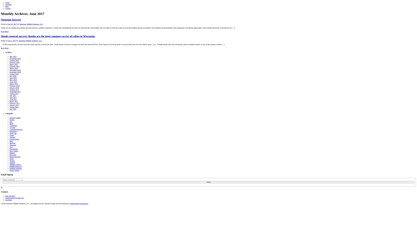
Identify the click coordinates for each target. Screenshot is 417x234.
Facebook (8, 200)
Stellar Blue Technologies (79, 204)
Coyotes (12, 127)
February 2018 (15, 86)
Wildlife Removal (16, 166)
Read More (5, 31)
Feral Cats (13, 133)
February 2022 (15, 62)
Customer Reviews (16, 129)
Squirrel (12, 163)
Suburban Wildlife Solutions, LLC (31, 24)
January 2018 (14, 88)
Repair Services (15, 157)
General (12, 137)
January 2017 (14, 105)
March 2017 (14, 101)
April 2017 (13, 99)
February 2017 (15, 103)
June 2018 (13, 78)
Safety (12, 159)
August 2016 (14, 107)
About (7, 3)
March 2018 (14, 84)
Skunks (12, 161)
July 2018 (13, 76)
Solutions (8, 5)
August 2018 (14, 74)
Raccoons (13, 155)
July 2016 (13, 109)
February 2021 (15, 66)
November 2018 (15, 70)
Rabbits (12, 153)
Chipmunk (13, 126)
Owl (11, 147)
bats (11, 122)
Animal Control (15, 118)
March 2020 (14, 68)
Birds (11, 124)
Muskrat (12, 143)
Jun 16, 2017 (12, 24)
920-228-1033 (10, 196)
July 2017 (13, 96)
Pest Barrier (14, 149)
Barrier (12, 120)
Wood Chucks (14, 170)
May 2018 (13, 80)
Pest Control (14, 151)
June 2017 (13, 97)
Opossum (13, 145)
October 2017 (14, 90)
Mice (11, 141)
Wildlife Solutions (16, 168)
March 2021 (14, 64)
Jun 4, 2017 (12, 41)
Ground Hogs (14, 139)
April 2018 (13, 82)
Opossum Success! (11, 19)
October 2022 (14, 60)
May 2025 (13, 57)
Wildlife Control (15, 165)
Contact (8, 8)
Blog (7, 6)
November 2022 (15, 58)
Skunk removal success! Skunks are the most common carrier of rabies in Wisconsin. (48, 36)
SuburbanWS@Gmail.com (14, 198)
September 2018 (15, 72)
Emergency (13, 131)
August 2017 (14, 94)
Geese (12, 135)
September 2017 (15, 92)
